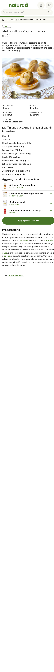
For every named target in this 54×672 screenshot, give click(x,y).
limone (7, 256)
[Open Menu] (4, 5)
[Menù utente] (41, 5)
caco (4, 253)
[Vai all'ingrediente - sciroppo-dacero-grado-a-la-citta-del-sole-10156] (5, 186)
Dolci (13, 19)
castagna (23, 240)
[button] (49, 12)
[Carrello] (49, 5)
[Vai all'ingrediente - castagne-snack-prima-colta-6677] (5, 203)
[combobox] (27, 12)
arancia (49, 240)
